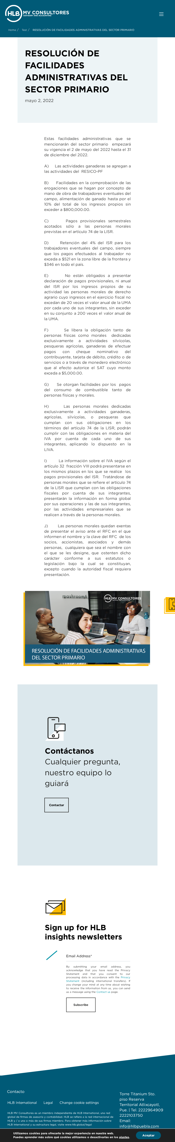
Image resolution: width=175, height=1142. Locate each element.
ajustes (124, 1137)
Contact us (103, 991)
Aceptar (148, 1135)
